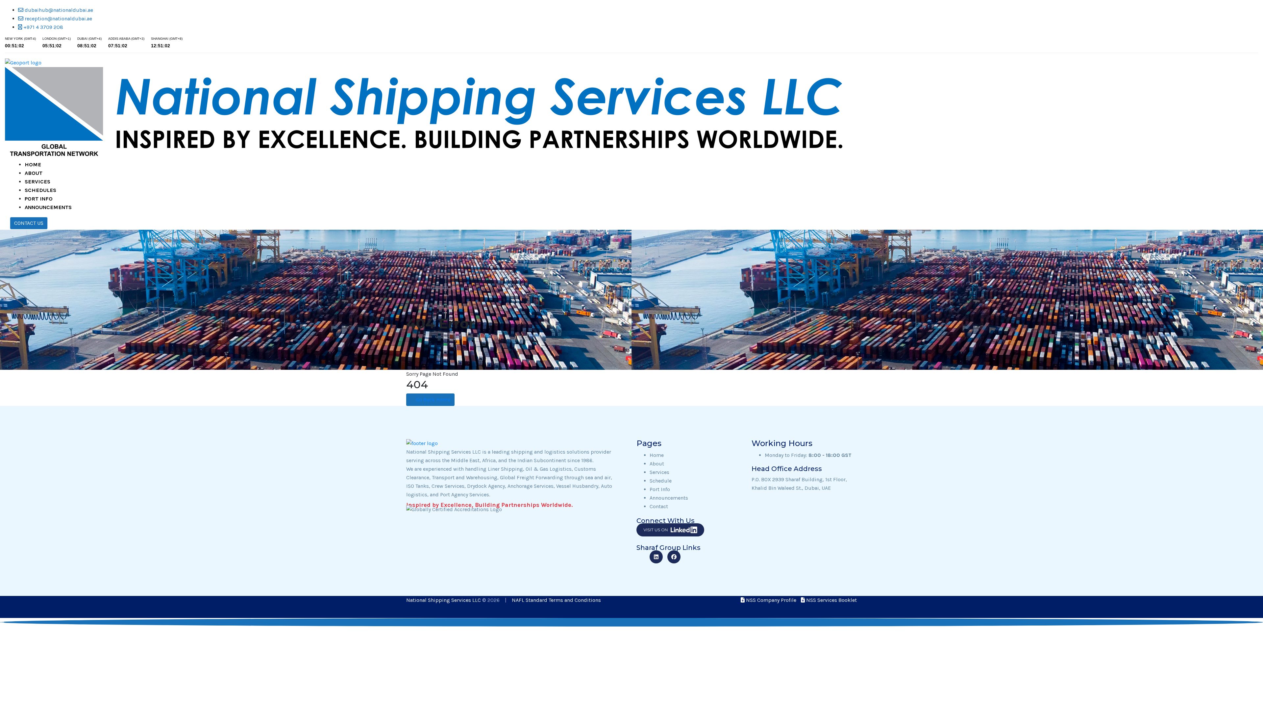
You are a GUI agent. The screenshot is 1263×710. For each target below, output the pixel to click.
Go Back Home (432, 399)
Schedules (40, 190)
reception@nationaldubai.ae (57, 18)
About (33, 173)
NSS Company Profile (770, 600)
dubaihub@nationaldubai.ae (58, 10)
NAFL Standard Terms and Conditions (556, 600)
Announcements (48, 207)
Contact (659, 506)
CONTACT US (28, 223)
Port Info (39, 199)
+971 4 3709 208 (42, 27)
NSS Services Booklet (831, 600)
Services (37, 181)
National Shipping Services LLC (444, 600)
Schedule (661, 481)
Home (33, 164)
